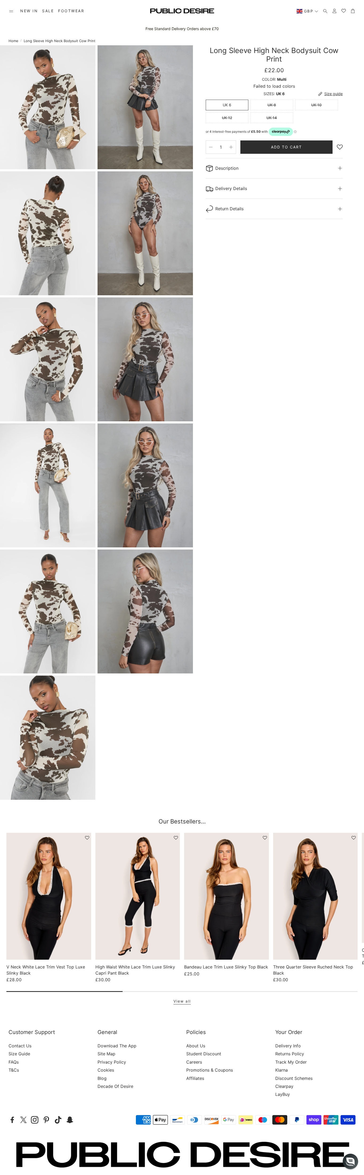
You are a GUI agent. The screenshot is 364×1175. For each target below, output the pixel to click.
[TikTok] (58, 1120)
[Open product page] (48, 896)
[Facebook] (12, 1120)
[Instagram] (34, 1120)
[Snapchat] (70, 1120)
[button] (11, 11)
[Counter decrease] (211, 147)
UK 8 (272, 105)
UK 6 (227, 105)
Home (13, 41)
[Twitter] (23, 1120)
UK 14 (271, 117)
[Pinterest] (46, 1120)
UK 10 (316, 105)
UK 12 (227, 117)
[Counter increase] (231, 147)
